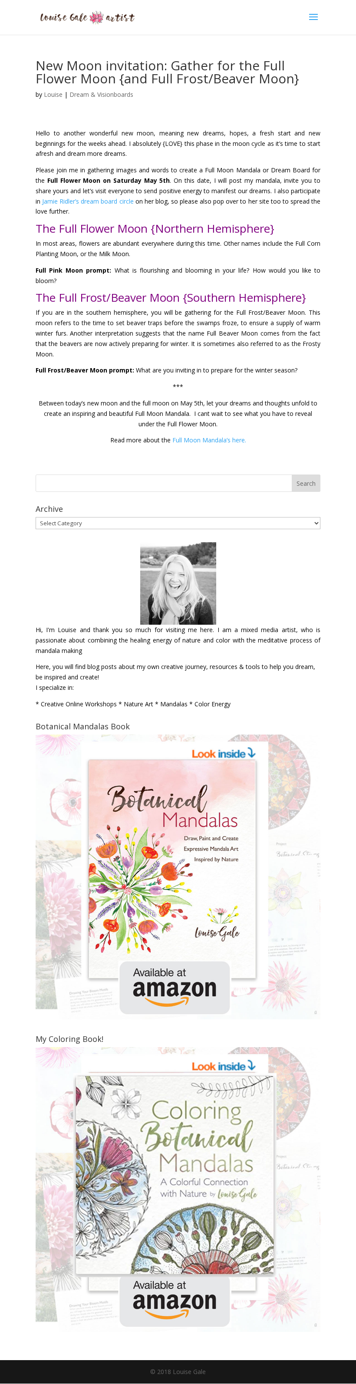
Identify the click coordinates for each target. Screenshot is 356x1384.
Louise (53, 94)
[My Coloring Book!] (178, 1329)
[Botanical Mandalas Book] (178, 1017)
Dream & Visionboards (101, 94)
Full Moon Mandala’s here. (209, 440)
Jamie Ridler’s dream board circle (87, 201)
